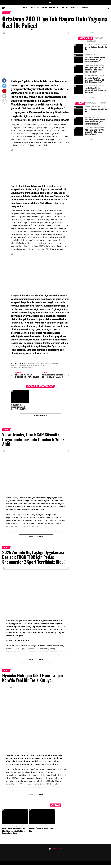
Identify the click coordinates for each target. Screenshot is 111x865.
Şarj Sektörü (53, 7)
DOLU (27, 363)
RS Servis (42, 365)
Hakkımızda (84, 7)
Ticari (44, 7)
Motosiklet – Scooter (69, 7)
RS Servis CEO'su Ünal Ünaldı (22, 367)
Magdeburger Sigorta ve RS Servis (24, 365)
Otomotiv (34, 7)
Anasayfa (25, 7)
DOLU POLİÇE (35, 363)
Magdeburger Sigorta (49, 363)
